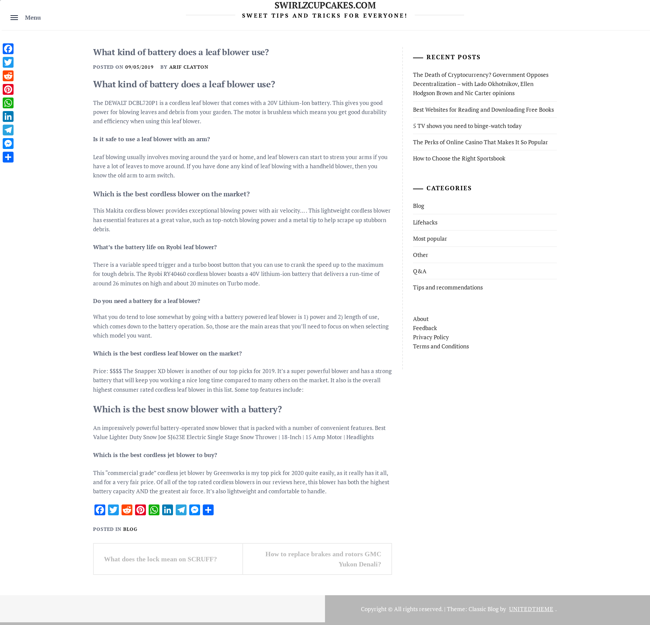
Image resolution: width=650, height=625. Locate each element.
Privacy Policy (431, 337)
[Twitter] (8, 62)
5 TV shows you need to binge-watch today (467, 126)
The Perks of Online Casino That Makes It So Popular (480, 142)
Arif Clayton (189, 67)
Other (420, 255)
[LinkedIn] (8, 116)
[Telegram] (8, 130)
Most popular (430, 238)
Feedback (425, 328)
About (421, 319)
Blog (130, 529)
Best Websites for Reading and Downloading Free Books (483, 109)
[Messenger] (8, 143)
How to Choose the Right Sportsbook (459, 158)
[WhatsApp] (8, 103)
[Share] (8, 157)
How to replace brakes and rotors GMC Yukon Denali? (323, 559)
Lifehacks (425, 222)
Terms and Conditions (441, 346)
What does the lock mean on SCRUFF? (160, 559)
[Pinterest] (8, 89)
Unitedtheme (531, 609)
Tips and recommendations (448, 287)
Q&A (420, 271)
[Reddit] (8, 76)
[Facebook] (8, 49)
